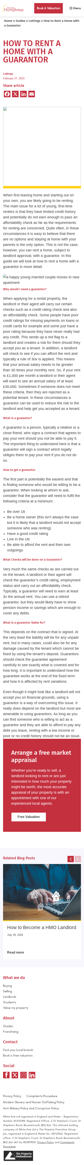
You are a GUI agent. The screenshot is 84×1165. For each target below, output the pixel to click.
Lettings (34, 21)
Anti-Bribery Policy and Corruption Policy (31, 1108)
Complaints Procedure (41, 1096)
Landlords (9, 997)
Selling (7, 991)
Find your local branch (18, 1050)
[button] (70, 859)
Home (8, 21)
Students (9, 1002)
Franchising (10, 1031)
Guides (20, 21)
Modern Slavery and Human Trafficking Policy (33, 1102)
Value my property (15, 1008)
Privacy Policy (12, 1096)
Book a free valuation (18, 1055)
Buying (7, 986)
